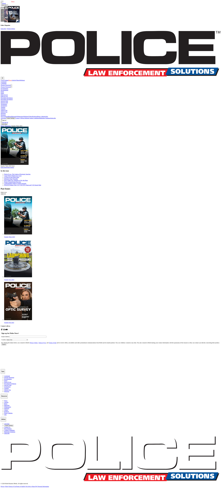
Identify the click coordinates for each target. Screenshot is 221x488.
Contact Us (18, 118)
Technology (4, 104)
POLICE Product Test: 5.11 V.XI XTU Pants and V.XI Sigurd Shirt (22, 185)
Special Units (4, 101)
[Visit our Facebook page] (1, 330)
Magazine (14, 116)
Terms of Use (12, 486)
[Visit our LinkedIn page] (5, 330)
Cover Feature (7, 1)
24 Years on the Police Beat (11, 177)
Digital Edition (11, 28)
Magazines (8, 126)
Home (2, 126)
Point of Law (4, 95)
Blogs (9, 116)
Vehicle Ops (4, 110)
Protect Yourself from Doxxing (12, 182)
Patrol (2, 91)
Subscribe (3, 28)
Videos (20, 1)
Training (3, 107)
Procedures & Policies (7, 98)
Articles (16, 1)
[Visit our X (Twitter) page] (3, 330)
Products (34, 116)
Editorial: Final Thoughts (11, 179)
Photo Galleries (41, 116)
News (12, 1)
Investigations (4, 88)
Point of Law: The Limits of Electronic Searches (17, 174)
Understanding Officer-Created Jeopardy (15, 183)
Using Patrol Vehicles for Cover (12, 175)
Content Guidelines (34, 118)
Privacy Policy (5, 486)
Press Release (25, 118)
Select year (4, 192)
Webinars (25, 1)
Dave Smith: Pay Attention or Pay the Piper (16, 180)
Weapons (3, 113)
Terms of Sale (19, 486)
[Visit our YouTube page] (7, 330)
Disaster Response (6, 85)
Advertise (3, 118)
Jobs (46, 116)
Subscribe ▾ (4, 5)
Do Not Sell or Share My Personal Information (36, 486)
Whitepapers (20, 116)
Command (3, 82)
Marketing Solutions (44, 118)
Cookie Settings (11, 118)
